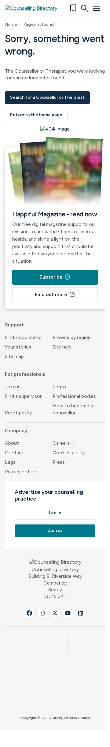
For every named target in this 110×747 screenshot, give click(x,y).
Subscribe (55, 277)
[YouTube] (67, 613)
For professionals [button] (25, 374)
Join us (12, 387)
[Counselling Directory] (34, 8)
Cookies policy (69, 452)
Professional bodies (74, 396)
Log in (59, 387)
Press (59, 462)
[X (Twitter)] (55, 613)
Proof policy (18, 413)
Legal (10, 462)
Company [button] (16, 430)
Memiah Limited (77, 718)
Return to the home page (36, 114)
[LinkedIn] (80, 613)
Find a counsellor (23, 337)
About (12, 443)
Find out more (55, 294)
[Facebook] (29, 613)
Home (11, 24)
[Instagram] (42, 613)
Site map (14, 356)
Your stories (18, 347)
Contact (14, 452)
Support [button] (14, 325)
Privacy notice (20, 471)
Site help (62, 347)
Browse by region (72, 337)
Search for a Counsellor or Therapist (47, 97)
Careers (65, 443)
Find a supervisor (23, 396)
